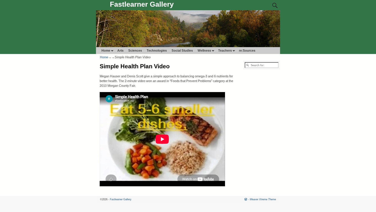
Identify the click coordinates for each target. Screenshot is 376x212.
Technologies (157, 50)
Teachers (225, 50)
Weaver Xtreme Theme (263, 199)
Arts (120, 50)
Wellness (204, 50)
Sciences (135, 50)
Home (105, 50)
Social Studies (182, 50)
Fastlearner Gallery (142, 4)
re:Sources (247, 50)
